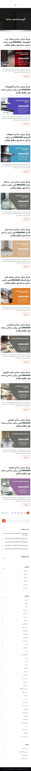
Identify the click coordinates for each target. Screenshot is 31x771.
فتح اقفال (26, 668)
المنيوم (26, 600)
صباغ (27, 658)
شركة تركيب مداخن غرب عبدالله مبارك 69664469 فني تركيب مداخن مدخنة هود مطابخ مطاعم (15, 184)
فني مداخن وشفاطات (27, 36)
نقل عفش (26, 733)
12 (6, 513)
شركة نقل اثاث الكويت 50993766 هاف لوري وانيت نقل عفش (16, 541)
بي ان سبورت (25, 613)
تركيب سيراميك (25, 627)
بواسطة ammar (28, 47)
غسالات (26, 664)
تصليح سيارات (25, 634)
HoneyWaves (20, 769)
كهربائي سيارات (25, 702)
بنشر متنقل (25, 610)
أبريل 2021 (26, 584)
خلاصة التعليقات (25, 755)
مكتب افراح (25, 719)
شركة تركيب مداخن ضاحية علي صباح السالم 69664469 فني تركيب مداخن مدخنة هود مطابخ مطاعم (16, 280)
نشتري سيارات (25, 729)
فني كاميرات (25, 682)
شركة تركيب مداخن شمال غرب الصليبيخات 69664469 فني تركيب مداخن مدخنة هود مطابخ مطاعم (16, 42)
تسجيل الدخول (25, 748)
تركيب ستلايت (25, 623)
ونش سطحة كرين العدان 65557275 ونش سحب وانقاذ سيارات (16, 548)
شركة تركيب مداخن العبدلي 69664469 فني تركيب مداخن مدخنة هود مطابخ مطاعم (15, 422)
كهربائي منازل (25, 705)
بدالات (26, 606)
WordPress (12, 769)
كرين (27, 699)
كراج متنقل (26, 695)
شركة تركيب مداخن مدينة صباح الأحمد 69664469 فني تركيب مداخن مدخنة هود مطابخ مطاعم (15, 232)
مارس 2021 (25, 588)
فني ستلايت (25, 675)
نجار (27, 726)
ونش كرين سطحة (24, 736)
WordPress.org (25, 758)
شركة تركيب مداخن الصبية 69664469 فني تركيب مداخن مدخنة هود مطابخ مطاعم (15, 470)
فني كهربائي (25, 685)
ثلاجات (26, 644)
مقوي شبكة (25, 716)
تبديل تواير (26, 620)
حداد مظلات (25, 647)
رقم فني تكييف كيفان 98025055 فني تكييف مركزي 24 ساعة (16, 538)
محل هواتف (26, 709)
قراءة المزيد (26, 76)
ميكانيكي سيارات (24, 722)
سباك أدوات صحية (24, 654)
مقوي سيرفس (25, 712)
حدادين (26, 651)
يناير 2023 (26, 571)
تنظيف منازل (25, 641)
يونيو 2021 (26, 577)
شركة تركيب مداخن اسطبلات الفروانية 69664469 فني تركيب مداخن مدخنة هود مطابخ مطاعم (17, 137)
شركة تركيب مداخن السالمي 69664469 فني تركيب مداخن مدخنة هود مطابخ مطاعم (15, 327)
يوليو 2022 (26, 574)
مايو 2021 (26, 581)
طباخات (26, 661)
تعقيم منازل (25, 637)
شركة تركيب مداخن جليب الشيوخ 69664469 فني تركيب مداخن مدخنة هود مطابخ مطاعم (15, 375)
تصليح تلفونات (25, 630)
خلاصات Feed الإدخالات (23, 751)
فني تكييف (26, 671)
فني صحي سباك (25, 678)
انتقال (4, 520)
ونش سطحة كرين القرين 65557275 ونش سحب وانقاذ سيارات (16, 545)
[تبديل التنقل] (15, 5)
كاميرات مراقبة (25, 692)
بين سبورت (26, 617)
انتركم (26, 603)
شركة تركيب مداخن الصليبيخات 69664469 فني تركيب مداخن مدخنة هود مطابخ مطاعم (15, 89)
